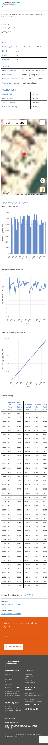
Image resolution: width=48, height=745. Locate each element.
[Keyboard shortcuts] (18, 194)
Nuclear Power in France (11, 605)
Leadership (8, 677)
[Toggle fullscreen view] (42, 122)
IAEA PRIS (28, 595)
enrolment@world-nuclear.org (33, 701)
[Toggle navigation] (43, 5)
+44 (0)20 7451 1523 (12, 709)
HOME (3, 15)
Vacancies (8, 682)
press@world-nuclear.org (14, 710)
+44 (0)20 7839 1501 (12, 693)
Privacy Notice (11, 719)
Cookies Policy (11, 722)
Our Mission (8, 674)
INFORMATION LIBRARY (13, 15)
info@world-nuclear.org (13, 695)
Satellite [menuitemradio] (20, 123)
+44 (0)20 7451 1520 (12, 692)
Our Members (9, 679)
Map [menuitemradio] (8, 123)
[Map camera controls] (42, 180)
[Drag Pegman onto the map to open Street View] (42, 189)
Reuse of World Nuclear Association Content (21, 727)
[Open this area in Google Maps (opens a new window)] (6, 193)
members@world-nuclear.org (33, 695)
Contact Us (8, 684)
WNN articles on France (11, 614)
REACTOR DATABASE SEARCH (31, 15)
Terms (44, 194)
